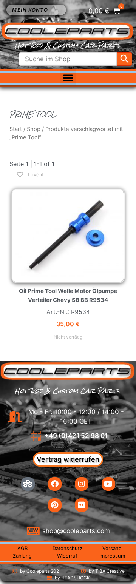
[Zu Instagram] (81, 484)
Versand (112, 548)
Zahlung (22, 556)
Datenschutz (67, 548)
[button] (68, 77)
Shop (33, 129)
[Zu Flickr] (81, 505)
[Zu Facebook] (55, 484)
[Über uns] (28, 484)
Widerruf (67, 556)
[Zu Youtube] (108, 484)
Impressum (112, 556)
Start (15, 129)
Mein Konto (30, 10)
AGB (22, 548)
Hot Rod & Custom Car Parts (67, 45)
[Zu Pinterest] (55, 505)
